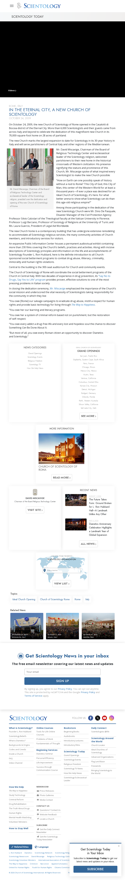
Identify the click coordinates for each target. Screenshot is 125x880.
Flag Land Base (98, 761)
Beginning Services (46, 750)
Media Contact (46, 799)
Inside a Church (16, 753)
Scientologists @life (100, 731)
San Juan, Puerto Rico (88, 355)
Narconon (44, 864)
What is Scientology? (21, 728)
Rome (77, 599)
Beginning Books (71, 731)
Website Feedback (48, 814)
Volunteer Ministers (18, 821)
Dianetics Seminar (44, 753)
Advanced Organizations (102, 757)
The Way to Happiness (83, 304)
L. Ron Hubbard (15, 853)
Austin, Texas (88, 374)
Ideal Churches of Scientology (99, 751)
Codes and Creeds (17, 749)
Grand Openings (35, 353)
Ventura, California (88, 378)
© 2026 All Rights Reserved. (35, 872)
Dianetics (28, 853)
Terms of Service (33, 695)
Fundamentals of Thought (48, 743)
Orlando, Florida (88, 396)
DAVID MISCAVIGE (35, 498)
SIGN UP (62, 681)
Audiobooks (69, 736)
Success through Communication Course (47, 768)
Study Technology (17, 795)
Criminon (34, 864)
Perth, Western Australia (88, 400)
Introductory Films (72, 745)
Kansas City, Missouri (88, 385)
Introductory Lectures (73, 740)
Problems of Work (44, 739)
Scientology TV (35, 364)
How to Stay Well (18, 828)
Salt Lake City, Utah (88, 408)
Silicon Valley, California (88, 404)
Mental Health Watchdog (20, 817)
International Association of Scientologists (55, 860)
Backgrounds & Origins (19, 745)
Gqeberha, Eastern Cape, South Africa (88, 359)
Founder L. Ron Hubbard (20, 731)
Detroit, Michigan (88, 389)
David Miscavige (37, 856)
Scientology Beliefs (17, 736)
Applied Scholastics (59, 864)
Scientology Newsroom (19, 856)
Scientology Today (74, 751)
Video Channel (15, 762)
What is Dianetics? (17, 740)
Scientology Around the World (102, 740)
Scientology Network (43, 853)
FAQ (11, 758)
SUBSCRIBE (95, 869)
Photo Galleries (46, 795)
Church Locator (98, 745)
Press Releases (46, 790)
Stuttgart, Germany (88, 393)
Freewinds (96, 766)
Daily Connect (99, 728)
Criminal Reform (16, 799)
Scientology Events (35, 357)
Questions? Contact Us (50, 810)
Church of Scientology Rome (55, 599)
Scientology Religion (63, 853)
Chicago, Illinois (88, 367)
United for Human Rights (19, 867)
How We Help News (35, 368)
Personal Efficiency (45, 758)
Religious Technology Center (59, 856)
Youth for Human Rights (42, 867)
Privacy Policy (65, 688)
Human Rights (15, 813)
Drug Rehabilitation (17, 804)
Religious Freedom (35, 360)
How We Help (16, 786)
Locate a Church (46, 819)
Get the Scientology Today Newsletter (47, 838)
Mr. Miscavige (58, 288)
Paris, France (88, 363)
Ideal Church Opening (23, 599)
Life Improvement (44, 762)
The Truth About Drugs (19, 808)
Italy (87, 599)
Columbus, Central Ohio (88, 382)
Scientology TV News (73, 768)
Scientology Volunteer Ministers (22, 860)
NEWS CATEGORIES (35, 347)
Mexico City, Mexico (88, 370)
